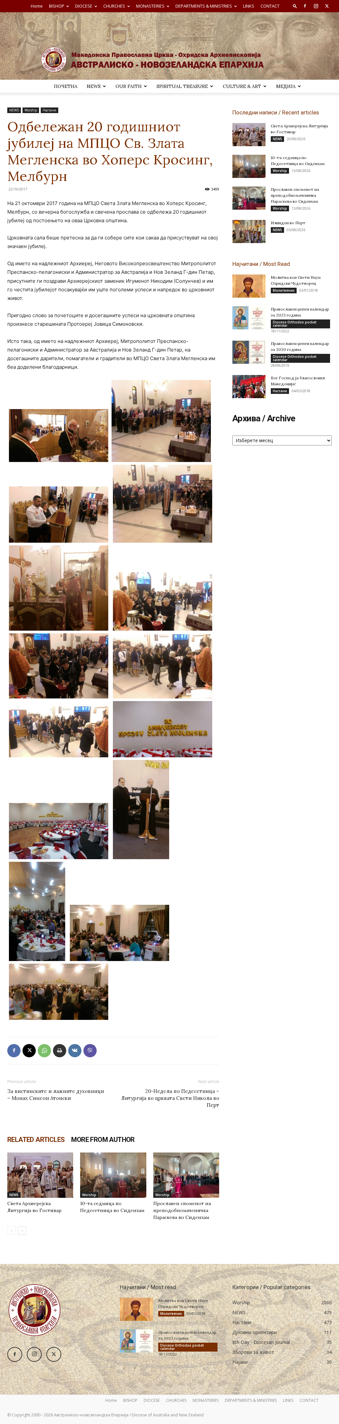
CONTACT (270, 6)
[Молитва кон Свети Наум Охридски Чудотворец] (249, 286)
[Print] (59, 1050)
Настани (49, 110)
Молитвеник (284, 290)
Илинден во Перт (288, 222)
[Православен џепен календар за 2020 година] (249, 352)
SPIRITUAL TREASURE (182, 86)
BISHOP (56, 6)
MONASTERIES (150, 6)
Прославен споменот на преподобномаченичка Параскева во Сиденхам (182, 1210)
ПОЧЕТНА (65, 86)
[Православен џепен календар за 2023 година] (249, 317)
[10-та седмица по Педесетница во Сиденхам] (113, 1175)
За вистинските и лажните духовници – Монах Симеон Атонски (55, 1094)
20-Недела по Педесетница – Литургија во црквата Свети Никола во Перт (170, 1098)
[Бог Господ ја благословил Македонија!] (249, 386)
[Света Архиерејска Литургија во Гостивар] (40, 1175)
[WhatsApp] (44, 1050)
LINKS (248, 6)
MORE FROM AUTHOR (102, 1140)
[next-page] (22, 1231)
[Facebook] (305, 6)
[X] (327, 6)
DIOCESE (83, 6)
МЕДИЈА (286, 86)
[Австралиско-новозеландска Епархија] (169, 46)
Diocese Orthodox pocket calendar (294, 324)
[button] (295, 5)
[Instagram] (316, 6)
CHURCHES (114, 6)
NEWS (94, 86)
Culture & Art (242, 86)
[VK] (74, 1050)
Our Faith (129, 86)
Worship (30, 110)
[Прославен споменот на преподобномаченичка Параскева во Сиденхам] (186, 1175)
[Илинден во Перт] (249, 231)
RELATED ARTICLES (36, 1140)
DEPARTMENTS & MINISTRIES (203, 6)
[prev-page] (11, 1231)
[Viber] (90, 1050)
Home (37, 6)
